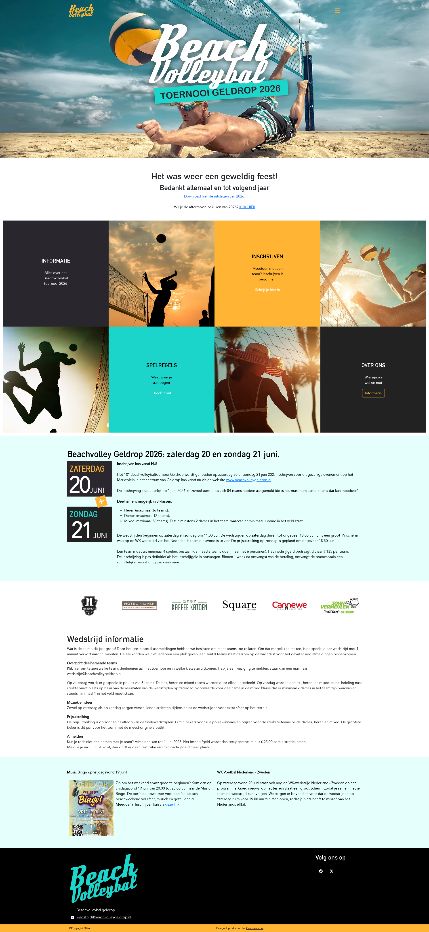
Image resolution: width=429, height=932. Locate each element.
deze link (172, 804)
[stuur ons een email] (72, 917)
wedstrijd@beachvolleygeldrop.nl (104, 917)
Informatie (373, 393)
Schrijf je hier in (267, 290)
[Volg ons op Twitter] (331, 871)
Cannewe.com (254, 928)
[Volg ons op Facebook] (321, 871)
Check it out (161, 393)
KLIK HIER (247, 207)
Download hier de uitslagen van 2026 (214, 196)
